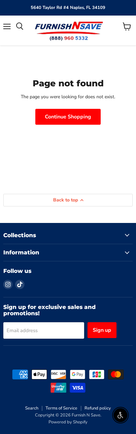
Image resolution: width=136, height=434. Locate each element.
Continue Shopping (68, 116)
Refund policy (98, 408)
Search (31, 408)
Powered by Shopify (68, 422)
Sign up (102, 330)
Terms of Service (61, 408)
